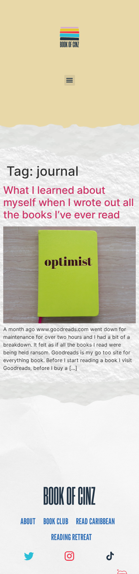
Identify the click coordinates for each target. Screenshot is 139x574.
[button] (69, 80)
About (28, 521)
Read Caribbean (95, 521)
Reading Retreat (71, 537)
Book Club (55, 521)
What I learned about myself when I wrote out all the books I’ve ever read (68, 202)
